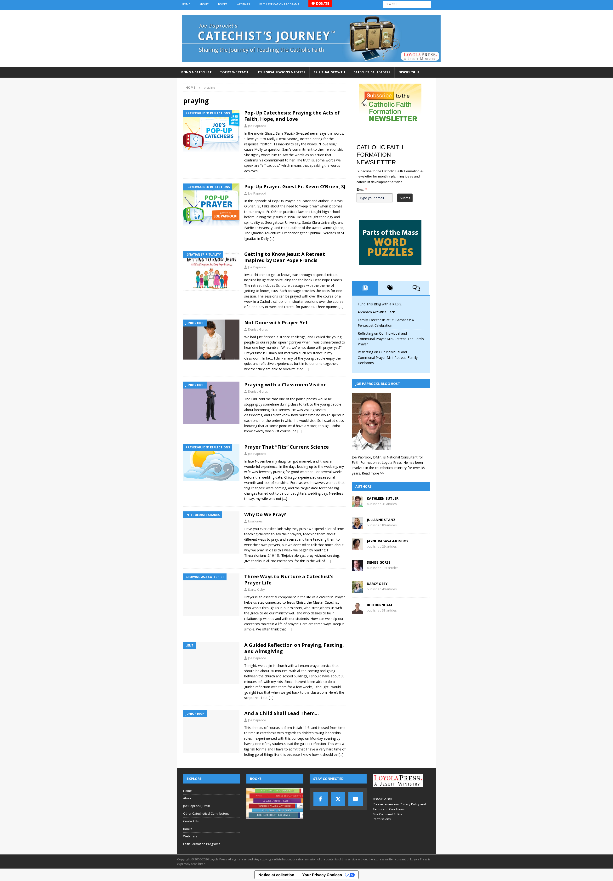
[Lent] (211, 663)
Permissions (382, 819)
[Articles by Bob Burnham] (357, 611)
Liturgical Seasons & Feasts (280, 72)
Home (186, 4)
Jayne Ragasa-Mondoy (387, 541)
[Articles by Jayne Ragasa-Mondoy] (357, 547)
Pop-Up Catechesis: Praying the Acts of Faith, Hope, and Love (292, 115)
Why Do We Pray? (265, 514)
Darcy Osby (256, 589)
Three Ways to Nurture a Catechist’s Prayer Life (289, 579)
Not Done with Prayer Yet (276, 322)
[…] (261, 171)
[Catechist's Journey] (311, 64)
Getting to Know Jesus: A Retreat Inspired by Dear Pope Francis (284, 257)
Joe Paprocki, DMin (196, 806)
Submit (405, 198)
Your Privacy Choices (322, 874)
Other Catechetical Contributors (206, 813)
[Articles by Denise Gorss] (357, 568)
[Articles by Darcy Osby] (357, 590)
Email (362, 189)
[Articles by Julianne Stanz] (357, 526)
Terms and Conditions (389, 809)
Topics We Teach (234, 72)
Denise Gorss (258, 329)
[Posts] (365, 288)
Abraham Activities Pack (376, 312)
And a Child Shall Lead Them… (281, 713)
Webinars (243, 4)
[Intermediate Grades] (211, 532)
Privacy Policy (410, 804)
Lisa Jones (255, 521)
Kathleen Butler (382, 498)
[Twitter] (338, 799)
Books (222, 4)
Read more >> (373, 473)
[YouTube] (355, 799)
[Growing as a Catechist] (211, 594)
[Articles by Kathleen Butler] (357, 504)
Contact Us (191, 821)
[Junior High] (211, 340)
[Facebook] (320, 799)
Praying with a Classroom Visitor (285, 384)
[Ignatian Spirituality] (211, 272)
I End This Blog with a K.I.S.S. (380, 304)
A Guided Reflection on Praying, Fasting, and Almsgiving (294, 648)
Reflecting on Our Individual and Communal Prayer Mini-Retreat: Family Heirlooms (388, 357)
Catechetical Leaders (371, 72)
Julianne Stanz (381, 519)
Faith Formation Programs (279, 4)
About (204, 4)
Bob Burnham (379, 605)
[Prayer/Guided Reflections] (211, 131)
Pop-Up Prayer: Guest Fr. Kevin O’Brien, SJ (295, 186)
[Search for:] (407, 3)
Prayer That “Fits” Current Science (286, 447)
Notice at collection (276, 874)
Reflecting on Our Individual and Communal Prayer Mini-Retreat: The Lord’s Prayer (391, 338)
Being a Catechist (196, 72)
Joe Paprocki (257, 126)
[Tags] (390, 288)
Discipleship (409, 72)
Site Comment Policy (387, 814)
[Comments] (416, 288)
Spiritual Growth (329, 72)
